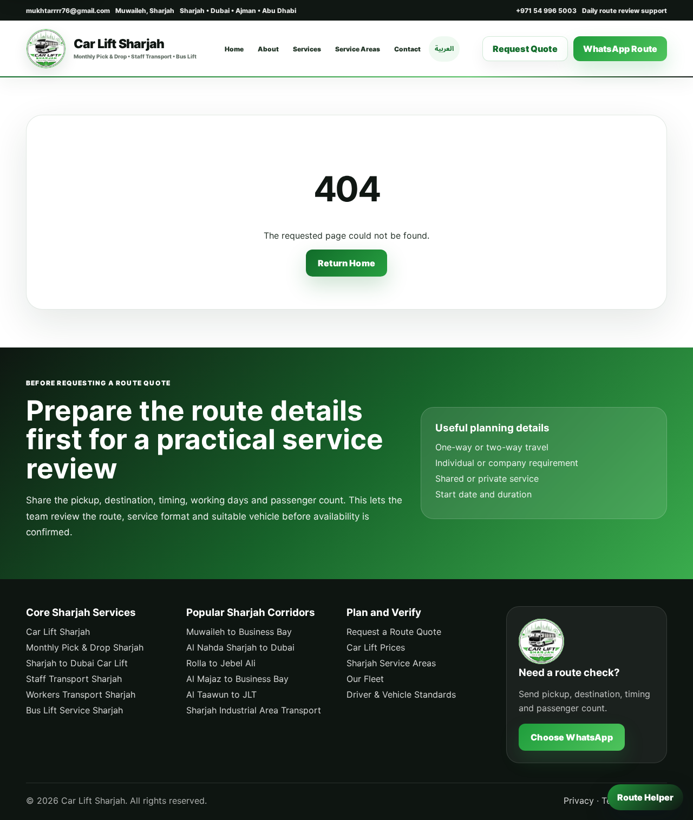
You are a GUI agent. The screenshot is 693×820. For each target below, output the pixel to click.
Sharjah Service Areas (391, 663)
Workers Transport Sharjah (80, 694)
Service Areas (357, 49)
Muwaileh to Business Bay (239, 631)
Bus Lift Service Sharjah (74, 710)
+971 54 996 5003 (546, 10)
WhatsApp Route (620, 48)
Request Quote (525, 48)
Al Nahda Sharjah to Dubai (240, 647)
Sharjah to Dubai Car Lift (77, 663)
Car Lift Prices (375, 647)
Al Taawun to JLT (221, 694)
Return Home (346, 263)
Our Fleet (365, 678)
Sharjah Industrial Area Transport (253, 710)
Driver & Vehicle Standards (401, 694)
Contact (407, 49)
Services (307, 49)
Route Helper (645, 797)
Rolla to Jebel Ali (221, 663)
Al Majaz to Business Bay (237, 678)
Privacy (579, 800)
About (268, 49)
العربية (444, 48)
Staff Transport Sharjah (74, 678)
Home (234, 49)
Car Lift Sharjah (58, 631)
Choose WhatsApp (571, 737)
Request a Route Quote (393, 631)
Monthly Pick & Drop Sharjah (84, 647)
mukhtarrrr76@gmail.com (68, 10)
